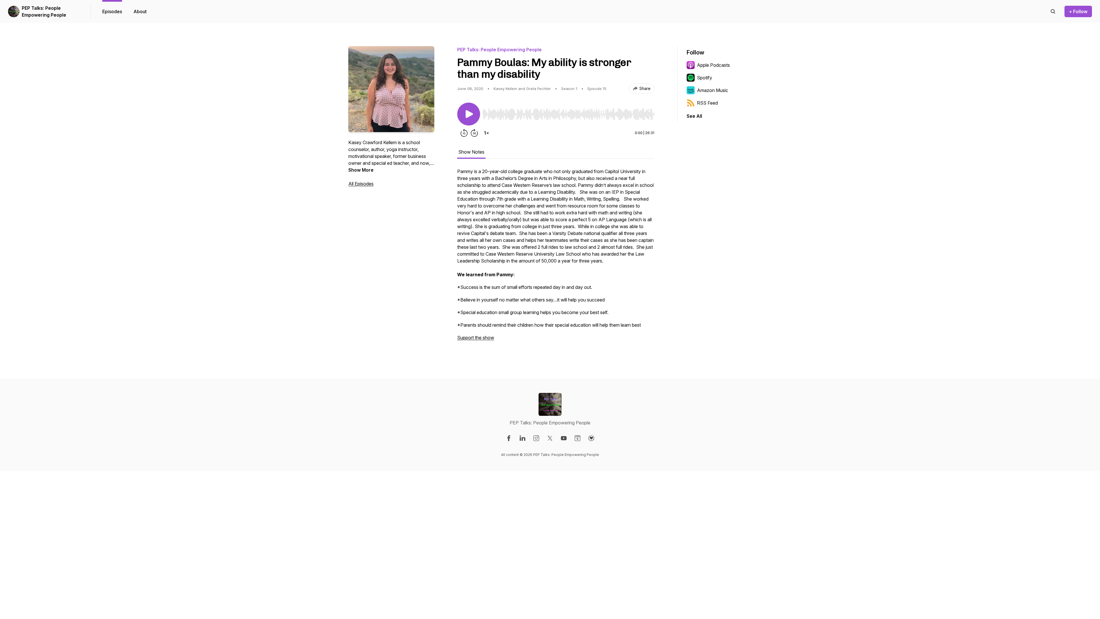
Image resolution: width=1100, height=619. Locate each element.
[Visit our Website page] (577, 438)
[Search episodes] (1053, 11)
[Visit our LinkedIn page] (522, 438)
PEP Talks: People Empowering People (44, 11)
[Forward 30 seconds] (474, 133)
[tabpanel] (555, 257)
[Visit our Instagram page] (536, 438)
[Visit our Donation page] (591, 438)
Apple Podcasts (713, 65)
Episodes (112, 11)
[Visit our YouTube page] (564, 438)
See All (694, 116)
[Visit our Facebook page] (509, 438)
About (140, 11)
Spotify (704, 78)
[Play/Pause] (468, 114)
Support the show (475, 337)
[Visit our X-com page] (550, 438)
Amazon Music (712, 90)
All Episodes (361, 184)
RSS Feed (707, 103)
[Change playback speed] (486, 133)
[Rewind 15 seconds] (464, 133)
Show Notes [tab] (471, 152)
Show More (361, 170)
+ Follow (1078, 11)
